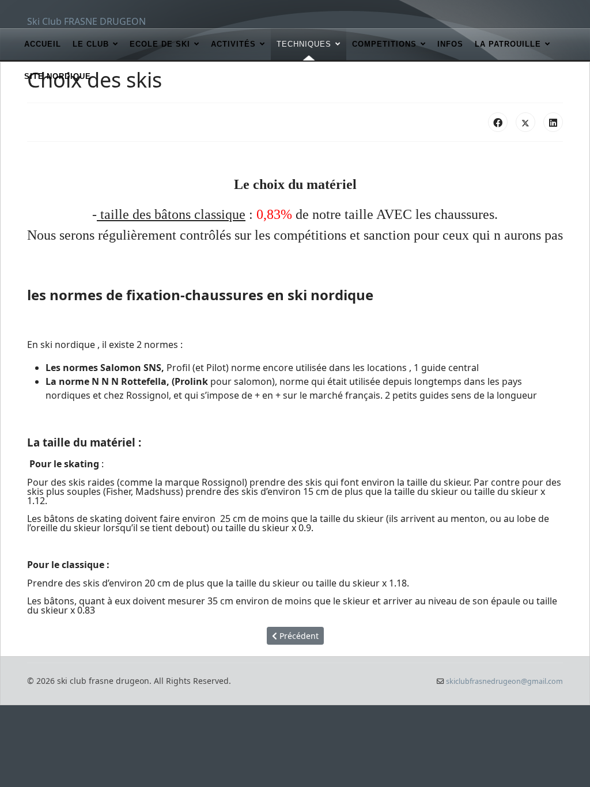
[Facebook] (498, 122)
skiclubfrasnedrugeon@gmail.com (504, 681)
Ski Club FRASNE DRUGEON (86, 21)
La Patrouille (508, 44)
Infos (450, 44)
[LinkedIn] (553, 122)
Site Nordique (57, 76)
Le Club (91, 44)
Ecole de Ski (160, 44)
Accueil (42, 44)
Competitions (384, 44)
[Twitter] (525, 122)
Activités (233, 44)
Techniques (304, 44)
